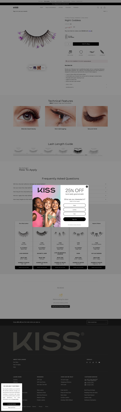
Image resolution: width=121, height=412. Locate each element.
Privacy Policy (15, 399)
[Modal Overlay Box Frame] (60, 206)
